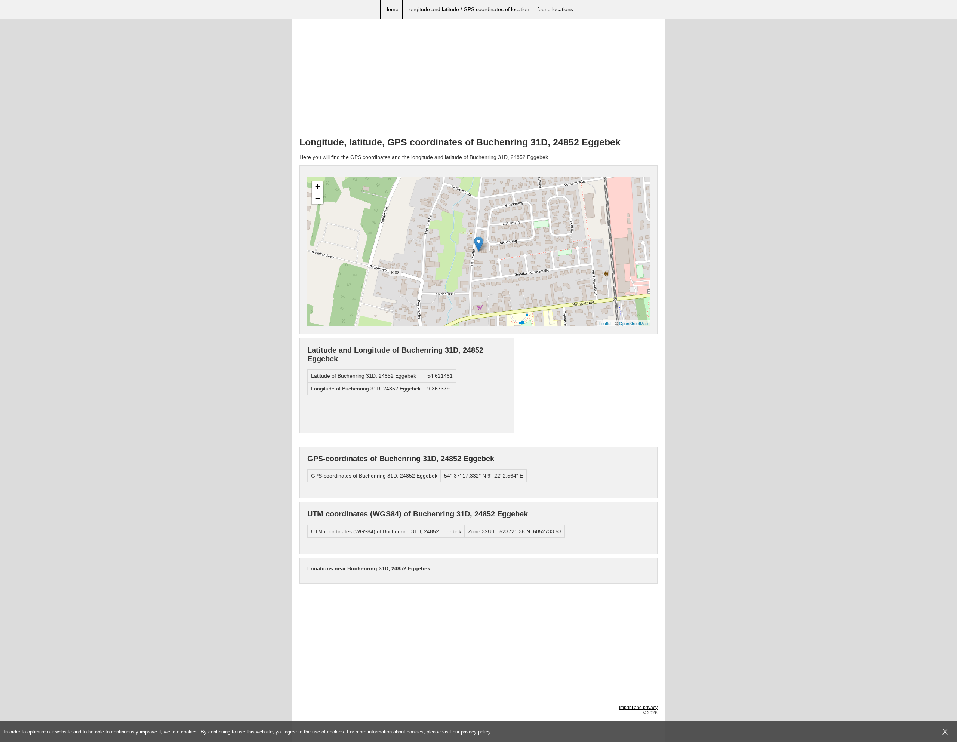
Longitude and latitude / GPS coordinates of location (467, 9)
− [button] (317, 198)
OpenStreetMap (633, 323)
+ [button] (317, 186)
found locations (555, 9)
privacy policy (476, 732)
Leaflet (605, 323)
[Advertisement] (478, 79)
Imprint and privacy (638, 707)
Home (391, 9)
